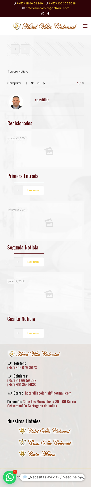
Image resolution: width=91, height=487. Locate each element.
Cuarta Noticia (21, 318)
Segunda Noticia (22, 247)
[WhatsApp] (42, 13)
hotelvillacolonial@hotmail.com (47, 8)
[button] (9, 477)
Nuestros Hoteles (23, 421)
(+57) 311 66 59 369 (30, 3)
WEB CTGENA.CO (49, 479)
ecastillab (42, 99)
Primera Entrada (22, 176)
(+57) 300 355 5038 (62, 3)
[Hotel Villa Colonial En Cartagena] (45, 26)
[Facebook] (48, 13)
